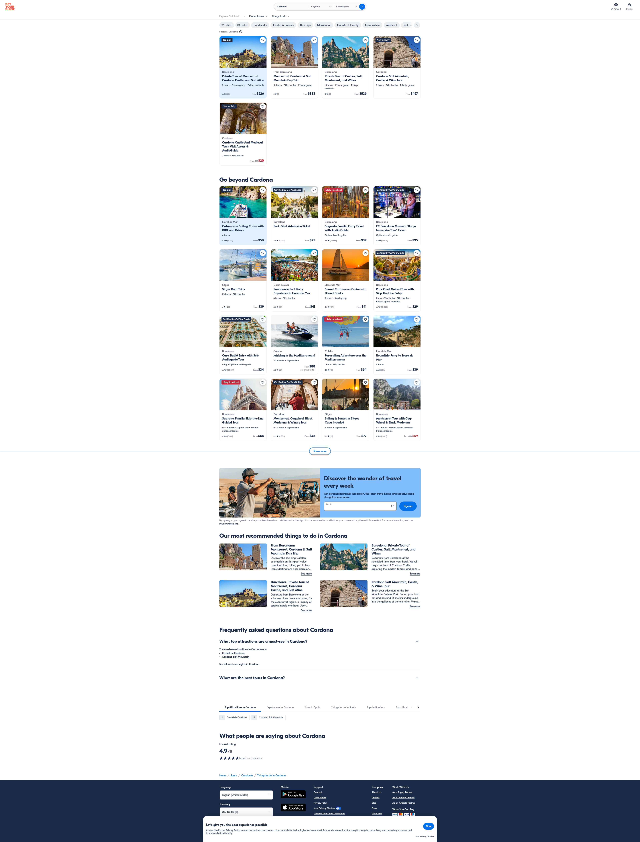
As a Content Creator (403, 797)
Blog (374, 803)
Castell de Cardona (233, 653)
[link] (243, 67)
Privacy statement (228, 523)
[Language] (616, 4)
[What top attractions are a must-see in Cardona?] (417, 641)
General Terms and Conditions (329, 813)
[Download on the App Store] (293, 807)
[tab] (240, 707)
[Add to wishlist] (263, 40)
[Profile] (629, 4)
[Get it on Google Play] (293, 794)
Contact (318, 792)
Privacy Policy (320, 803)
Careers (376, 797)
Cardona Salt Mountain (235, 656)
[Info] (241, 32)
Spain (233, 775)
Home (222, 775)
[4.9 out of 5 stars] (229, 758)
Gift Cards (377, 813)
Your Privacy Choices (324, 808)
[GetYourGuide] (10, 6)
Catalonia (247, 775)
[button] (243, 67)
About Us (377, 792)
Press (374, 808)
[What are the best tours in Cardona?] (417, 678)
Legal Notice (320, 797)
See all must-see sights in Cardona (239, 664)
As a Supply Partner (402, 792)
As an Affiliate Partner (403, 803)
